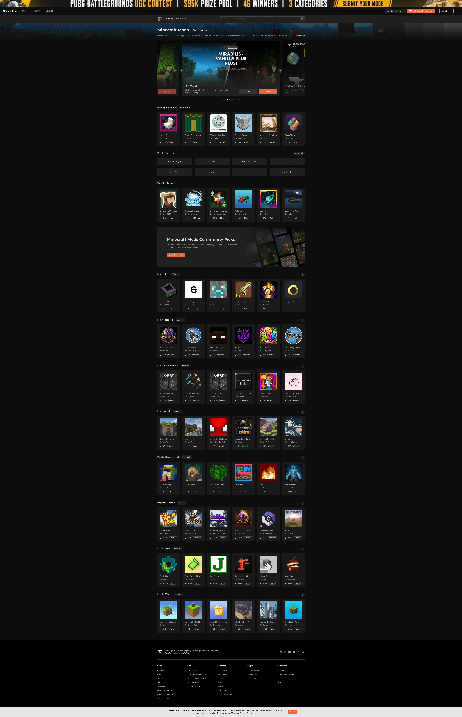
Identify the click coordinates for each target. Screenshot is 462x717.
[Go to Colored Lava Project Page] (268, 387)
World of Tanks (163, 698)
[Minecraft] (159, 18)
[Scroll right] (303, 275)
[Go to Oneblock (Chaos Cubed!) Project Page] (168, 616)
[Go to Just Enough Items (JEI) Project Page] (218, 570)
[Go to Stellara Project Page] (268, 205)
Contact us (251, 678)
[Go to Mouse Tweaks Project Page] (268, 570)
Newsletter (221, 682)
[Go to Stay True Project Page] (243, 478)
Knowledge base (253, 670)
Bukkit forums (222, 690)
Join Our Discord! (224, 670)
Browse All (180, 19)
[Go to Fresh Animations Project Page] (168, 478)
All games (160, 670)
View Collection (261, 91)
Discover (169, 19)
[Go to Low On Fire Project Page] (268, 478)
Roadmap (221, 686)
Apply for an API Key (195, 682)
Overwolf (280, 670)
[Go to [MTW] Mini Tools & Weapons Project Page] (193, 387)
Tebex (279, 678)
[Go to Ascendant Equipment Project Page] (268, 295)
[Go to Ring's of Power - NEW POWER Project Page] (293, 295)
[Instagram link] (280, 651)
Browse (25, 11)
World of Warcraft (164, 678)
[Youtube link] (289, 651)
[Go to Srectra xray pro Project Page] (168, 387)
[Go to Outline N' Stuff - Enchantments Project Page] (243, 295)
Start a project (192, 670)
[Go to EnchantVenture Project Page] (168, 341)
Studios (49, 11)
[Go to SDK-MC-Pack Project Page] (268, 341)
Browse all (298, 153)
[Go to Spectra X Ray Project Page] (218, 387)
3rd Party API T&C (194, 686)
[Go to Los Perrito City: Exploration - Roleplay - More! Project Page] (268, 616)
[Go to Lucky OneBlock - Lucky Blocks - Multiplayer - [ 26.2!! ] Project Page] (218, 616)
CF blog (220, 678)
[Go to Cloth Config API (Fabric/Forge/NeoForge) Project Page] (193, 570)
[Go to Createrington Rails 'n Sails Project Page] (293, 341)
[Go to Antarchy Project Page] (243, 205)
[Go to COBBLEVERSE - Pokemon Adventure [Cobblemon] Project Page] (268, 524)
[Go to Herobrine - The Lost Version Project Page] (218, 341)
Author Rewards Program (196, 678)
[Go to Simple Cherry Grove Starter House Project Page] (268, 433)
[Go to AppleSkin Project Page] (293, 570)
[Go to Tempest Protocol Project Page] (193, 205)
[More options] (457, 11)
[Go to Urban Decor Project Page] (168, 129)
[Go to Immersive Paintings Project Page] (268, 129)
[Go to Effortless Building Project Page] (218, 129)
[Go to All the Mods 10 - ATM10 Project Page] (168, 524)
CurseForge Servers (224, 694)
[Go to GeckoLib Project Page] (168, 570)
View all (176, 274)
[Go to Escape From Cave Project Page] (243, 433)
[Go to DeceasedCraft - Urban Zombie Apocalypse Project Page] (193, 524)
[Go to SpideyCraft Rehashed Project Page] (218, 433)
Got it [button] (292, 712)
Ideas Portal (221, 674)
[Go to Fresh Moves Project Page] (193, 478)
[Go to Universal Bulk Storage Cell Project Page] (168, 295)
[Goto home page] (10, 11)
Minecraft (161, 674)
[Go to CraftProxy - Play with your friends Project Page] (193, 295)
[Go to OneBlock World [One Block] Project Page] (293, 616)
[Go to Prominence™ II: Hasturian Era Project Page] (243, 524)
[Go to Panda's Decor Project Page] (243, 129)
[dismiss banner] (458, 3)
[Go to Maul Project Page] (243, 341)
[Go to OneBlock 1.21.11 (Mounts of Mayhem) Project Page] (193, 616)
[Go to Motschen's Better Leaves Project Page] (218, 478)
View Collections (176, 255)
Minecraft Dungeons (165, 694)
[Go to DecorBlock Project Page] (293, 129)
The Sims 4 (161, 682)
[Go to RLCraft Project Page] (293, 524)
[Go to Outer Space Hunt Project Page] (293, 433)
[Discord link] (294, 651)
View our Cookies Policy (241, 713)
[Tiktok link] (284, 651)
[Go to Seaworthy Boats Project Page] (293, 205)
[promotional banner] (231, 3)
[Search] (302, 18)
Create (37, 11)
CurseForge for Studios (285, 674)
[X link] (298, 651)
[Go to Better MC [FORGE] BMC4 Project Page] (218, 524)
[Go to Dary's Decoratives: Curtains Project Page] (193, 129)
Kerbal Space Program (165, 690)
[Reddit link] (303, 651)
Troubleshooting (253, 674)
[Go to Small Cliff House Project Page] (168, 433)
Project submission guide (196, 674)
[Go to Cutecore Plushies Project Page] (293, 387)
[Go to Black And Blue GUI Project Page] (243, 387)
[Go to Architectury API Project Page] (243, 570)
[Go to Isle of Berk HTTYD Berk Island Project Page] (243, 616)
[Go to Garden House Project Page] (193, 433)
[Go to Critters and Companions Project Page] (168, 205)
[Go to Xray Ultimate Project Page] (293, 478)
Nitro (279, 682)
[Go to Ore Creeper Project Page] (218, 295)
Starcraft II (161, 686)
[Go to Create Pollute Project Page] (193, 341)
